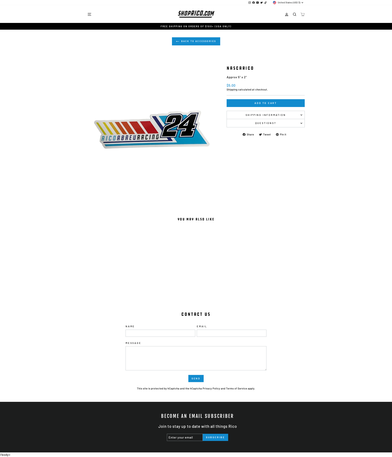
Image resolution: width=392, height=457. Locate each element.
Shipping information (266, 114)
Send (196, 378)
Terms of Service (236, 388)
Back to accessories (198, 41)
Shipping (232, 89)
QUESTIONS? (265, 123)
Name (130, 326)
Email (202, 326)
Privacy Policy (211, 388)
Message (133, 342)
